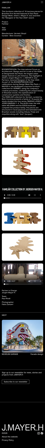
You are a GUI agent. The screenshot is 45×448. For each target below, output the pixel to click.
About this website (10, 437)
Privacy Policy (8, 440)
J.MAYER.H (6, 2)
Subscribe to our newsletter (15, 382)
